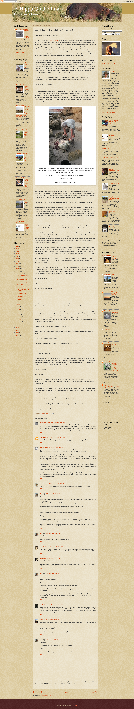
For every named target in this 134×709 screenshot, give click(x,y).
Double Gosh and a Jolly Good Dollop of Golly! (114, 122)
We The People (107, 331)
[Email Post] (52, 413)
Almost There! (25, 201)
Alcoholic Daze (108, 310)
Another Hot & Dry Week (114, 294)
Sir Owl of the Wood (53, 40)
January (19, 322)
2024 (17, 248)
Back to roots (114, 312)
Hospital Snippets (106, 148)
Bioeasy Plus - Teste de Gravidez (114, 169)
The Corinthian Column (20, 222)
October (19, 299)
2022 (17, 253)
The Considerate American (113, 212)
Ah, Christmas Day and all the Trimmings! (23, 276)
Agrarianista (107, 361)
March (19, 317)
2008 (17, 332)
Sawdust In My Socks (22, 178)
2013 (17, 269)
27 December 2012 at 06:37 (54, 558)
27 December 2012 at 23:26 (56, 604)
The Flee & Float (20, 199)
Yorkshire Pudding (45, 422)
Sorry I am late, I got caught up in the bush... (114, 198)
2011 (17, 325)
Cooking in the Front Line (108, 63)
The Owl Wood (44, 447)
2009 (17, 330)
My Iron (19, 287)
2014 (17, 266)
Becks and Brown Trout (22, 130)
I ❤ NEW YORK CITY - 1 (115, 345)
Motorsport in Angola (22, 29)
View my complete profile (108, 112)
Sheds (103, 239)
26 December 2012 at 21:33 (53, 533)
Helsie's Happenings (109, 343)
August (19, 304)
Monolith (113, 275)
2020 (17, 258)
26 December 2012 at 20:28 (55, 447)
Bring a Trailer (20, 52)
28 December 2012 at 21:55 (53, 639)
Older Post (94, 692)
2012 (17, 271)
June (18, 309)
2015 (17, 263)
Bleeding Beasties (22, 293)
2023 (17, 251)
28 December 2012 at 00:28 (54, 619)
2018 (17, 261)
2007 (17, 335)
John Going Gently (45, 437)
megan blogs (43, 619)
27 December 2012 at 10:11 (53, 573)
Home (66, 692)
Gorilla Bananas (44, 604)
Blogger (75, 705)
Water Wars (20, 284)
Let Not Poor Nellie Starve (114, 257)
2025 (17, 246)
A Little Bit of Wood (114, 183)
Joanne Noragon (44, 484)
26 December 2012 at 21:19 (56, 484)
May (18, 311)
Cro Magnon (43, 558)
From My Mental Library (110, 292)
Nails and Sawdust (21, 153)
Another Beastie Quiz (22, 282)
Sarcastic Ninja (44, 546)
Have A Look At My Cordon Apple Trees (26, 183)
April (18, 314)
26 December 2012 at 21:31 (53, 494)
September (20, 301)
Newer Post (37, 692)
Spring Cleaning (113, 226)
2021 (17, 256)
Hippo (41, 494)
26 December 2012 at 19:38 (58, 422)
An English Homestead (22, 84)
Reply (41, 432)
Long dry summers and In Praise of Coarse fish (26, 135)
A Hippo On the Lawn (38, 8)
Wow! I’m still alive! (22, 279)
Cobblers (111, 135)
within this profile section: (108, 32)
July (18, 306)
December (20, 273)
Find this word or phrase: (108, 28)
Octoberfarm (107, 329)
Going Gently (107, 255)
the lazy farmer (20, 105)
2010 (17, 327)
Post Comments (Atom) (47, 695)
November (20, 296)
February (19, 319)
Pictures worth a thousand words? (26, 226)
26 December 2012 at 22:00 (56, 546)
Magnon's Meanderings (22, 63)
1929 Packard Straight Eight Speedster (26, 157)
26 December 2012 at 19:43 (58, 437)
